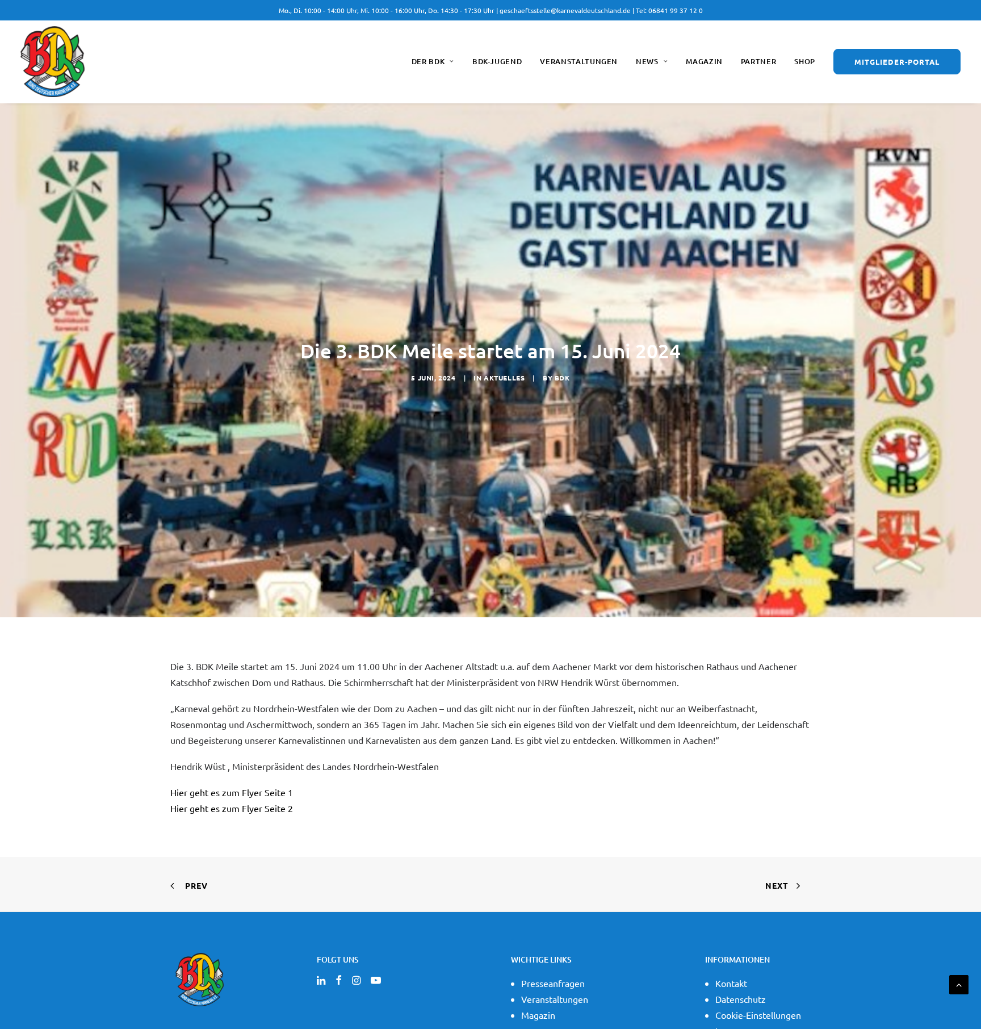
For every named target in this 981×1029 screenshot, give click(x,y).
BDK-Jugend (497, 61)
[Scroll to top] (959, 983)
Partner (759, 61)
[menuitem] (437, 61)
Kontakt (731, 983)
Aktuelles (504, 377)
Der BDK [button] (428, 61)
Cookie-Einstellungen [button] (758, 1014)
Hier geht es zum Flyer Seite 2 (231, 808)
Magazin (704, 61)
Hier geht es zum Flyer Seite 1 (231, 792)
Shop (804, 61)
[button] (321, 980)
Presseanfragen (553, 983)
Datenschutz (740, 999)
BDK (562, 377)
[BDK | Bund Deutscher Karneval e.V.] (52, 61)
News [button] (647, 61)
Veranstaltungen (579, 61)
